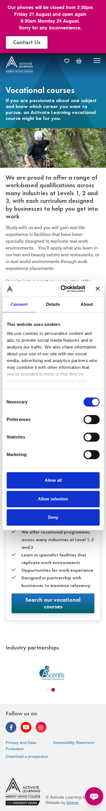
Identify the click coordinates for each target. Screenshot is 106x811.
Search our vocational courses (53, 602)
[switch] (91, 419)
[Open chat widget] (94, 796)
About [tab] (87, 304)
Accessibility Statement (73, 742)
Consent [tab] (19, 304)
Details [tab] (53, 304)
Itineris (72, 802)
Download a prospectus (27, 756)
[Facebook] (11, 727)
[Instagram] (41, 727)
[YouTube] (26, 727)
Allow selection (53, 498)
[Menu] (97, 61)
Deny (53, 517)
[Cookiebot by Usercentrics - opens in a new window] (63, 288)
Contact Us (26, 42)
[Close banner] (97, 289)
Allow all (53, 480)
